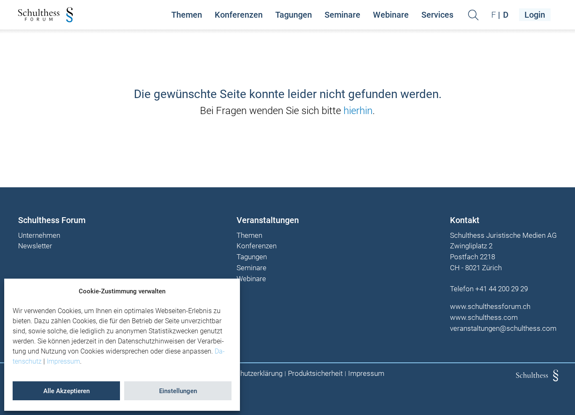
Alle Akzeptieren (66, 391)
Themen (186, 15)
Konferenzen (239, 15)
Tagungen (293, 15)
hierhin (358, 111)
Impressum (63, 361)
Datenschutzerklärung (248, 374)
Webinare (391, 15)
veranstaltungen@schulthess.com (503, 328)
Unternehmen (39, 235)
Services (437, 15)
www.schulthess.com (484, 317)
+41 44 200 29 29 (501, 289)
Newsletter (35, 246)
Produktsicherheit (315, 374)
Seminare (342, 15)
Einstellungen (178, 391)
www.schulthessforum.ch (490, 306)
